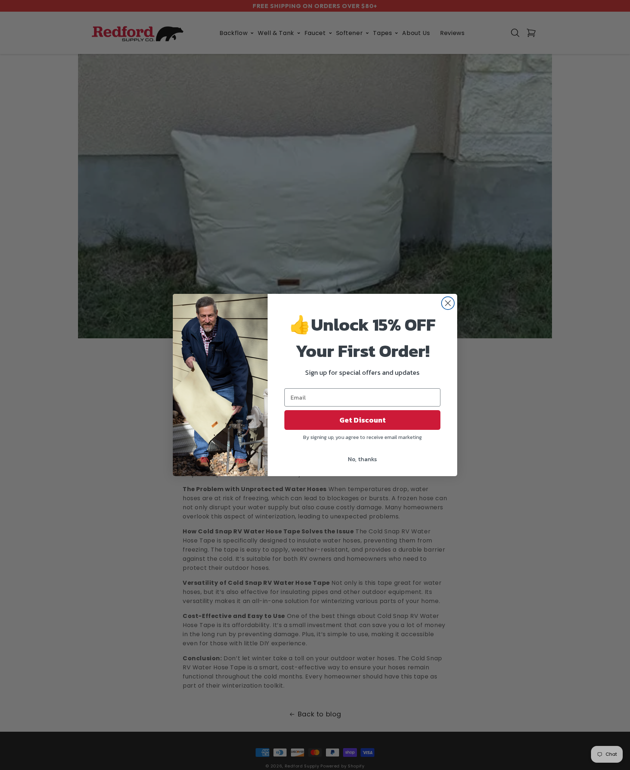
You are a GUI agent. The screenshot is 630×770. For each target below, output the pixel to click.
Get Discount (362, 420)
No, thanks (362, 459)
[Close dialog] (448, 303)
